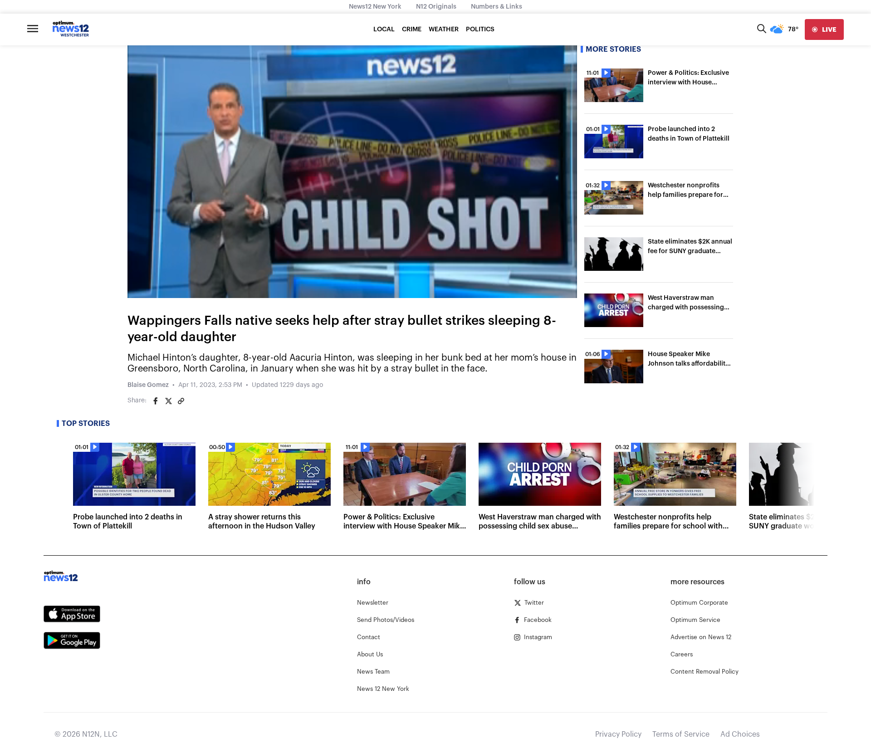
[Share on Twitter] (168, 401)
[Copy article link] (181, 401)
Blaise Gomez (148, 385)
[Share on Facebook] (155, 401)
